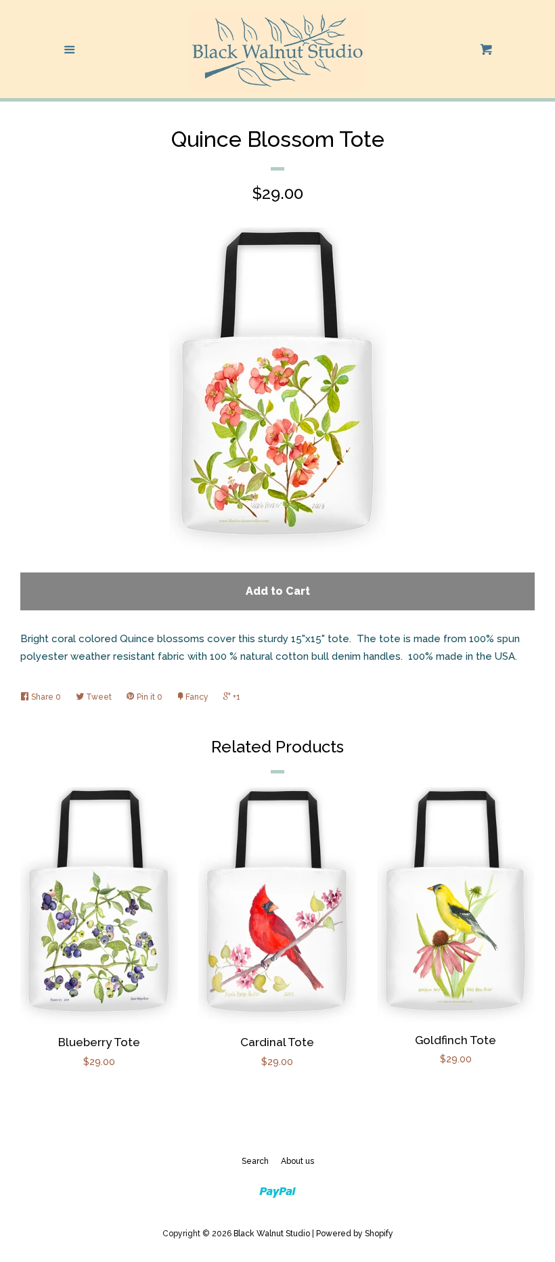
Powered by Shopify (354, 1233)
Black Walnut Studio (272, 1233)
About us (297, 1161)
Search (255, 1161)
